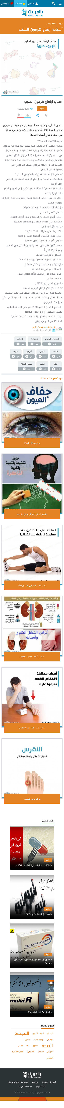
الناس (20, 1045)
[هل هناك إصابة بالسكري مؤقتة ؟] (32, 911)
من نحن (35, 1082)
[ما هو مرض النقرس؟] (32, 768)
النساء (55, 351)
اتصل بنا (53, 1082)
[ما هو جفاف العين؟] (32, 412)
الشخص (41, 1051)
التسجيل (31, 3)
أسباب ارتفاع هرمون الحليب (43, 102)
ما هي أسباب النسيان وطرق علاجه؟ (32, 514)
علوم (42, 108)
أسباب (15, 351)
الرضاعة (20, 339)
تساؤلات (34, 339)
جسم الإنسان (26, 364)
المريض (50, 1051)
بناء (27, 1045)
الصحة (47, 1046)
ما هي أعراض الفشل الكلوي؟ (32, 656)
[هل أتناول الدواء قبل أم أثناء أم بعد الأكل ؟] (32, 862)
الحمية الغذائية (17, 1051)
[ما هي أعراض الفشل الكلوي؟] (32, 626)
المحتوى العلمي (52, 339)
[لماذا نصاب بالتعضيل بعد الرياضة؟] (32, 555)
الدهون (50, 1058)
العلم (56, 364)
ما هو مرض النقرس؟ (32, 799)
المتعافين (30, 1051)
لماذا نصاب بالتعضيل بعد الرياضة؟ (32, 585)
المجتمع (21, 1033)
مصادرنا (45, 1082)
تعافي (27, 1039)
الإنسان (50, 1033)
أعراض (29, 351)
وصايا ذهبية (38, 1039)
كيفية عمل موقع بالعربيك (18, 1082)
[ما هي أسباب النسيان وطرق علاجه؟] (32, 484)
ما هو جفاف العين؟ (32, 443)
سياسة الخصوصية (25, 1086)
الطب (42, 364)
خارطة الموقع (41, 1086)
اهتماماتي (5, 3)
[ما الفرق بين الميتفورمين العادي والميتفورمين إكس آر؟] (32, 959)
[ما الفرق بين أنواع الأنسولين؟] (32, 1009)
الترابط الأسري (38, 1033)
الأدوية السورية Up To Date (43, 327)
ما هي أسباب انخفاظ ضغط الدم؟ (32, 728)
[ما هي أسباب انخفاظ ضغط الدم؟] (32, 697)
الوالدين (50, 1039)
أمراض (42, 351)
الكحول (35, 1045)
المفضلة (18, 3)
